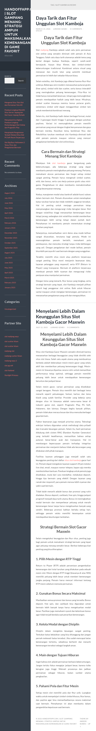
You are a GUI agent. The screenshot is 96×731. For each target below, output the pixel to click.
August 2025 (10, 253)
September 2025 (11, 248)
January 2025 (10, 287)
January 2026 (10, 228)
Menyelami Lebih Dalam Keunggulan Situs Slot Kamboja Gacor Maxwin (60, 316)
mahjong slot (9, 351)
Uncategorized (10, 309)
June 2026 (9, 203)
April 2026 (9, 213)
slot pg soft (9, 365)
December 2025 (11, 233)
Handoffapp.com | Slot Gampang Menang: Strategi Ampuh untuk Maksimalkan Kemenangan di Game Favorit (56, 721)
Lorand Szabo (60, 29)
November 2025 (11, 238)
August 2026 (10, 193)
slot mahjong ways (12, 336)
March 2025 (9, 278)
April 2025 (9, 273)
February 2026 (10, 223)
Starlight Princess (11, 375)
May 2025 (9, 268)
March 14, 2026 (43, 29)
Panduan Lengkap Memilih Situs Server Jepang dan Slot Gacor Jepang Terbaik (15, 112)
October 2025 (10, 243)
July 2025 (8, 258)
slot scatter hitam (11, 341)
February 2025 (10, 282)
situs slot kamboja (73, 460)
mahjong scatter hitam (13, 356)
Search (8, 76)
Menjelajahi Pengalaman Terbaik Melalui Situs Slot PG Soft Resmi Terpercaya (15, 135)
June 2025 (9, 263)
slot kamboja (58, 163)
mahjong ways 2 (11, 361)
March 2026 (9, 218)
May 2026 (9, 208)
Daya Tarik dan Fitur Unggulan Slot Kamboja (59, 20)
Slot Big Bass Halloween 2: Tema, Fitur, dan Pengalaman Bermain (15, 144)
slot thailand (9, 370)
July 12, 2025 (42, 327)
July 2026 (8, 198)
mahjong (44, 50)
